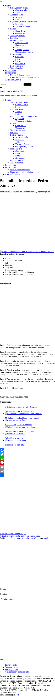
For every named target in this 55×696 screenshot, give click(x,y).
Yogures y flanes (22, 49)
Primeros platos (11, 665)
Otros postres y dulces (24, 52)
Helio (5, 192)
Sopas (17, 12)
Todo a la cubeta (17, 68)
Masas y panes (16, 54)
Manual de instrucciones (20, 75)
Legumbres (19, 24)
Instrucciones (10, 73)
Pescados (14, 38)
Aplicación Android (13, 80)
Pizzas (17, 61)
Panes (17, 59)
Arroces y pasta (16, 15)
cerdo (46, 538)
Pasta (17, 19)
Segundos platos (43, 192)
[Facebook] (27, 450)
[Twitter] (27, 454)
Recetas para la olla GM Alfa (11, 91)
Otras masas (20, 63)
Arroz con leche (21, 43)
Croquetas (19, 56)
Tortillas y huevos (17, 36)
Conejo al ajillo (13, 533)
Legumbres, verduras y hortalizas (23, 22)
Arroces (18, 17)
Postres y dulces (16, 40)
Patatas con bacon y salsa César (20, 536)
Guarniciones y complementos (17, 672)
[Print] (27, 471)
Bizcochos (19, 45)
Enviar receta (10, 70)
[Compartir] (27, 475)
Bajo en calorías (16, 66)
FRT (17, 695)
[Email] (27, 467)
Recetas (8, 5)
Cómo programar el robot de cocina (24, 77)
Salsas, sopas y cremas (19, 8)
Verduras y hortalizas (23, 26)
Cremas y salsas (21, 10)
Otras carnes (20, 33)
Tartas (17, 47)
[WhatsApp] (27, 458)
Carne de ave (20, 31)
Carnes (13, 29)
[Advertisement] (27, 220)
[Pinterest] (27, 462)
